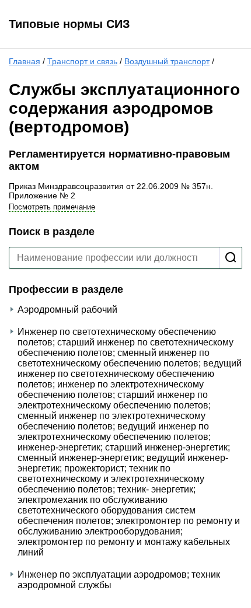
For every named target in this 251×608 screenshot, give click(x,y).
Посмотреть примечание (52, 206)
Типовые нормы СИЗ (69, 24)
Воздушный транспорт (167, 61)
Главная (24, 61)
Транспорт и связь (82, 61)
